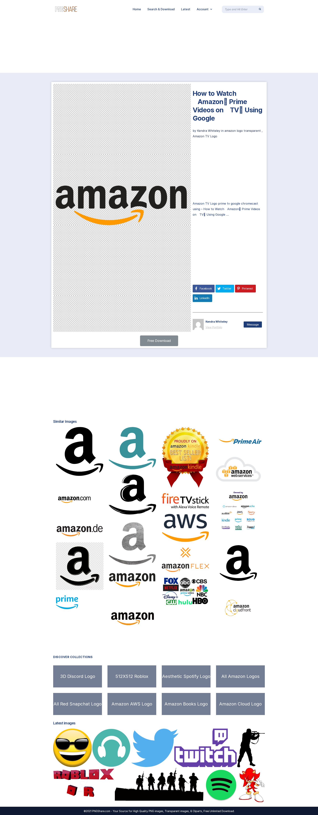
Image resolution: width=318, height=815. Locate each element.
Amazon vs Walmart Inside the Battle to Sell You (254, 530)
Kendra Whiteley (209, 131)
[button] (159, 340)
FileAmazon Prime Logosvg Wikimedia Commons (99, 605)
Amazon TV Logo (205, 136)
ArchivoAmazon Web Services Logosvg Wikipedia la (205, 538)
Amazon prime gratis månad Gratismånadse (199, 602)
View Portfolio (214, 327)
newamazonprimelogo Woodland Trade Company (254, 447)
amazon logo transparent (243, 131)
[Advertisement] (110, 45)
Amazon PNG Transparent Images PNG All (251, 620)
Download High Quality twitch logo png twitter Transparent (180, 763)
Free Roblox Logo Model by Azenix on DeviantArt (93, 798)
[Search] (260, 9)
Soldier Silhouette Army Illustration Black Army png (158, 798)
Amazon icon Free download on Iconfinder (144, 638)
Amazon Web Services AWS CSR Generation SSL (256, 479)
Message (253, 324)
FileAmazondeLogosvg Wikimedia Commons (94, 533)
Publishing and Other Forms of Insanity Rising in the (201, 484)
